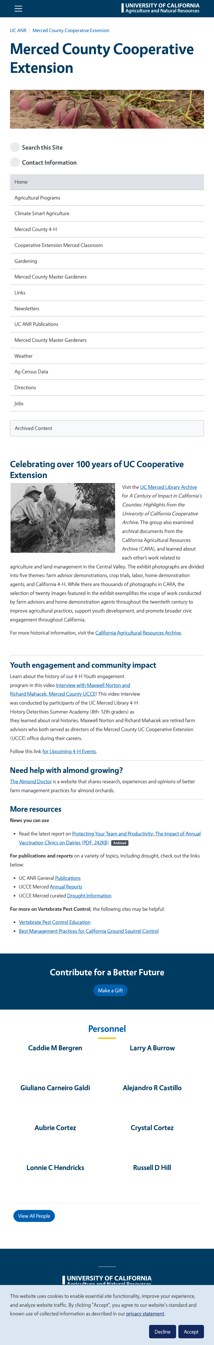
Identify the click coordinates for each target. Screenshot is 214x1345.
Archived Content (33, 428)
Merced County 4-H (35, 229)
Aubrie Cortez (55, 1127)
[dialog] (107, 1314)
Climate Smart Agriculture (41, 213)
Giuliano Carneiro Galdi (55, 1087)
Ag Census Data (31, 371)
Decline (163, 1331)
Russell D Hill (152, 1167)
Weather (23, 355)
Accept (191, 1331)
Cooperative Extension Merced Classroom (58, 245)
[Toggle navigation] (18, 9)
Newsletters (26, 308)
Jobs (18, 403)
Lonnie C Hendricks (55, 1167)
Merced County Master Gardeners (50, 276)
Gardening (25, 261)
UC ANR (18, 30)
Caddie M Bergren (55, 1047)
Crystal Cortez (152, 1127)
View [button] (34, 1215)
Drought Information (89, 895)
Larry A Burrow (152, 1047)
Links (19, 292)
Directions (25, 387)
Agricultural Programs (37, 197)
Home (21, 181)
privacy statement (145, 1313)
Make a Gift (110, 990)
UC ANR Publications (36, 324)
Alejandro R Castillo (152, 1087)
